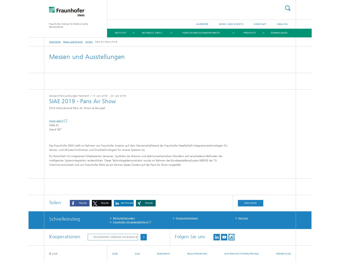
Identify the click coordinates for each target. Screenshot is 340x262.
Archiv (89, 41)
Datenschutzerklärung (242, 253)
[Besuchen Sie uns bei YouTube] (224, 237)
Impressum (283, 253)
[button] (80, 203)
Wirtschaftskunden (124, 218)
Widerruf (163, 253)
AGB (115, 253)
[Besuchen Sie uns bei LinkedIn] (216, 237)
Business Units (152, 32)
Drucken (250, 203)
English (282, 24)
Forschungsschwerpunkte (201, 32)
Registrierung (197, 253)
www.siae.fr (56, 121)
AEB (137, 253)
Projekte (249, 32)
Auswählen (143, 237)
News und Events (231, 24)
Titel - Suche (288, 8)
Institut (120, 32)
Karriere (202, 24)
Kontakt (260, 24)
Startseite (55, 41)
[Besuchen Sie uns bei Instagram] (231, 237)
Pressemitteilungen (187, 218)
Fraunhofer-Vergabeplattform (130, 222)
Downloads (279, 32)
